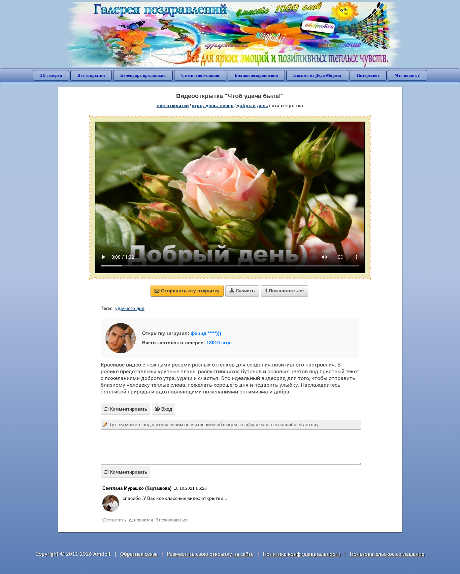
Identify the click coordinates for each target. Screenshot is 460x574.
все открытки (173, 105)
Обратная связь (139, 554)
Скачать (242, 290)
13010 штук (219, 342)
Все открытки (91, 75)
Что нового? (407, 75)
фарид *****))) (206, 333)
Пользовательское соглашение (387, 554)
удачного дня (129, 308)
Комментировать (125, 472)
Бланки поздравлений (256, 75)
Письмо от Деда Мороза (317, 75)
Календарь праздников (143, 75)
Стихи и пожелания (200, 75)
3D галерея (51, 75)
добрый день (252, 105)
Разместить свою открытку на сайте (210, 554)
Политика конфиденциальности (301, 554)
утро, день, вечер (213, 105)
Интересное (368, 75)
